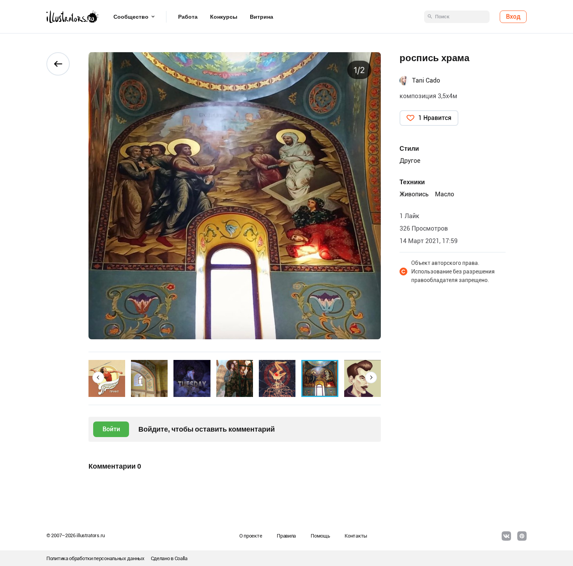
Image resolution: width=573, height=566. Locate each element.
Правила (286, 536)
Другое (410, 160)
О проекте (250, 536)
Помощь (320, 536)
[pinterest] (522, 536)
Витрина (261, 17)
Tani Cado (426, 80)
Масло (444, 194)
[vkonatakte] (506, 536)
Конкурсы (223, 17)
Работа (188, 17)
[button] (98, 377)
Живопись (414, 194)
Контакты (356, 536)
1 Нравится (434, 118)
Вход (513, 16)
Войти (111, 429)
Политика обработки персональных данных (95, 558)
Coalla (181, 558)
